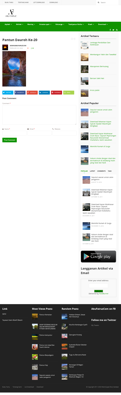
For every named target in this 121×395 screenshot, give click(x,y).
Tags (110, 171)
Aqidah (7, 24)
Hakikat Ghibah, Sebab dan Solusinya (77, 316)
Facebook (20, 92)
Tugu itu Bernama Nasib (77, 355)
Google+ (33, 92)
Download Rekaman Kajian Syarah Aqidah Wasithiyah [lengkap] (100, 123)
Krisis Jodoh (94, 90)
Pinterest (57, 92)
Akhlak (19, 24)
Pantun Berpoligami (46, 355)
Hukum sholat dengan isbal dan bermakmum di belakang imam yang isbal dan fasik (102, 160)
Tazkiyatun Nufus (75, 24)
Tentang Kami (23, 2)
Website (57, 129)
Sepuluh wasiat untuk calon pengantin (101, 111)
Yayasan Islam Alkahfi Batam (12, 320)
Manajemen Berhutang (99, 66)
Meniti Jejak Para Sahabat (110, 387)
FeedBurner (103, 293)
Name (7, 129)
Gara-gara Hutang (75, 335)
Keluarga (59, 24)
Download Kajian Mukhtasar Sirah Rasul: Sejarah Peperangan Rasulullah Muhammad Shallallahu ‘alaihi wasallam (103, 136)
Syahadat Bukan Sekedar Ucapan (78, 346)
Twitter (8, 92)
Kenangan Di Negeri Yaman (76, 366)
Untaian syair (44, 24)
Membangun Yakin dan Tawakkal (103, 54)
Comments (101, 171)
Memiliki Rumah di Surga (100, 146)
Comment (6, 103)
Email (69, 92)
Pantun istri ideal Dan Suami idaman (46, 346)
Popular (84, 171)
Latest (92, 171)
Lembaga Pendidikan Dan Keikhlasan (100, 43)
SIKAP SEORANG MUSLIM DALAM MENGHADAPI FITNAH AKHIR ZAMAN (48, 327)
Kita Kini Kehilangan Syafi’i (78, 325)
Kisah (90, 24)
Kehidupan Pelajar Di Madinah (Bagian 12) (76, 376)
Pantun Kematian (45, 315)
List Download (39, 2)
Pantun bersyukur (45, 335)
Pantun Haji (43, 365)
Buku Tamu (9, 2)
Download (54, 2)
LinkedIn (45, 92)
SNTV (4, 314)
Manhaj (30, 24)
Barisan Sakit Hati (97, 78)
